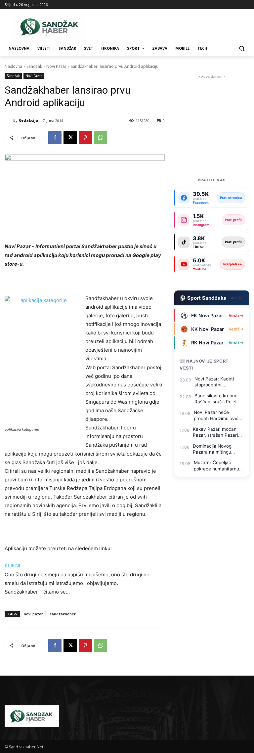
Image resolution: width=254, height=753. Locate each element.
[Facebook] (55, 137)
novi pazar (33, 613)
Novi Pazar (56, 66)
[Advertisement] (212, 113)
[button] (241, 48)
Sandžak (34, 66)
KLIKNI (12, 565)
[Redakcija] (9, 120)
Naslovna (13, 66)
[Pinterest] (85, 137)
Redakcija (28, 120)
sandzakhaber (63, 613)
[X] (70, 137)
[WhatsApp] (100, 137)
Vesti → (236, 315)
